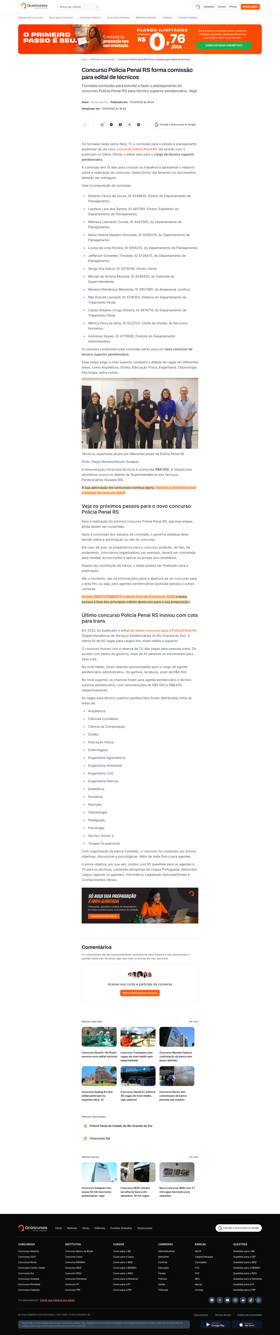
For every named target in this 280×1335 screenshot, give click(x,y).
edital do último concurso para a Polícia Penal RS (159, 630)
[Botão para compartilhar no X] (129, 124)
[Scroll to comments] (85, 124)
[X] (219, 1300)
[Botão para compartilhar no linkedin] (138, 124)
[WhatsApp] (258, 1300)
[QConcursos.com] (32, 1228)
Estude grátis (250, 6)
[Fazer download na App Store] (247, 1324)
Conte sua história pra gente (57, 1300)
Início (84, 59)
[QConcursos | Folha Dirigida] (35, 7)
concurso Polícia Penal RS (137, 149)
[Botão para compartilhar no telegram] (111, 124)
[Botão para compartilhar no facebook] (120, 124)
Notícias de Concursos (103, 59)
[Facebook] (212, 1300)
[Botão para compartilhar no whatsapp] (102, 124)
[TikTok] (251, 1300)
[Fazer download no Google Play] (215, 1324)
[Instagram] (235, 1300)
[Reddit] (243, 1300)
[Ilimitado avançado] (140, 39)
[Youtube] (227, 1300)
